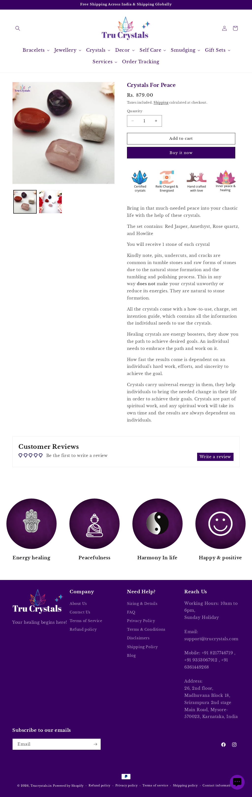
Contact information (219, 785)
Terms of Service (86, 621)
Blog (131, 655)
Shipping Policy (142, 647)
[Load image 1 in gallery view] (25, 201)
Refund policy (83, 629)
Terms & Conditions (146, 629)
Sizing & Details (142, 603)
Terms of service (155, 785)
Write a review (215, 456)
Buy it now (181, 152)
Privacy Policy (141, 621)
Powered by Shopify (68, 785)
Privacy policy (126, 785)
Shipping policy (185, 785)
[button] (17, 28)
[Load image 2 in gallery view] (50, 201)
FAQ (131, 612)
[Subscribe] (95, 744)
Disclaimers (138, 638)
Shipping (161, 102)
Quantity (134, 111)
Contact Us (80, 612)
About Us (78, 603)
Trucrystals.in (41, 785)
